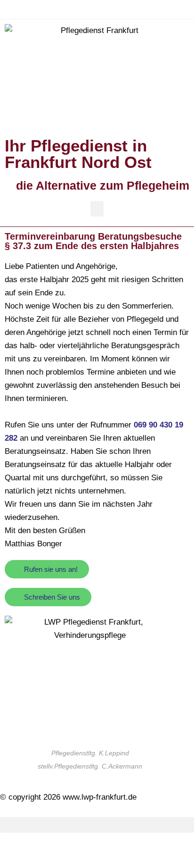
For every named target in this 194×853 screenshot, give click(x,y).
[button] (97, 209)
